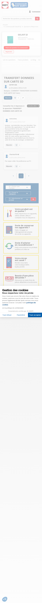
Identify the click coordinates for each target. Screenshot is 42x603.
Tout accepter (35, 315)
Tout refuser (7, 315)
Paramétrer (21, 315)
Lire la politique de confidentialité (13, 308)
